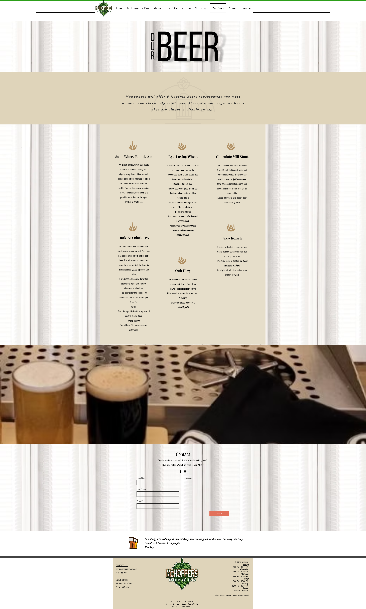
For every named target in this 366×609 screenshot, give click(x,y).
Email (139, 501)
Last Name (141, 489)
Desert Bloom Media (189, 604)
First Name (142, 478)
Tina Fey (149, 547)
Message (188, 478)
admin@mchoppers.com (126, 569)
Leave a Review (122, 587)
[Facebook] (180, 471)
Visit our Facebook (124, 583)
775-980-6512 (122, 572)
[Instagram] (185, 471)
